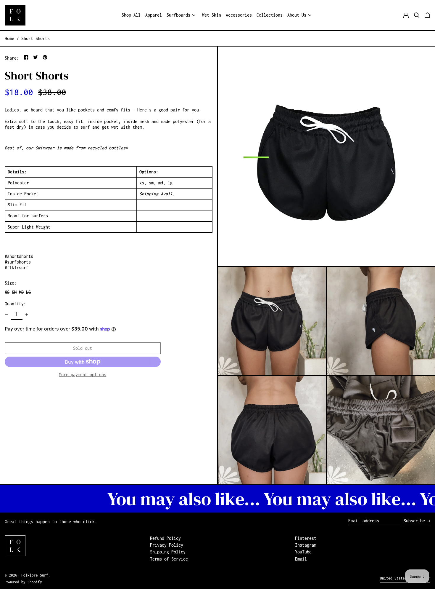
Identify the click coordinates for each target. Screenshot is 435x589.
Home (9, 38)
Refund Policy (165, 538)
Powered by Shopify (23, 582)
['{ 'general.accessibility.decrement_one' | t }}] (6, 314)
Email (301, 558)
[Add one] (26, 314)
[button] (417, 15)
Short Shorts (35, 38)
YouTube (303, 551)
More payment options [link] (82, 374)
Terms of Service (169, 558)
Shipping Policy (168, 551)
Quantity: (15, 303)
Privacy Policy (166, 545)
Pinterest (305, 538)
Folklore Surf (34, 575)
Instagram (305, 545)
